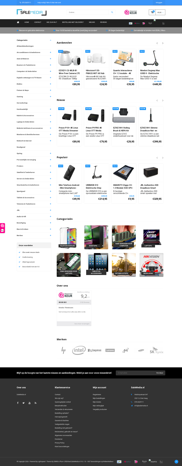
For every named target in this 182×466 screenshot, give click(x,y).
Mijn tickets (97, 402)
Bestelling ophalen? (62, 413)
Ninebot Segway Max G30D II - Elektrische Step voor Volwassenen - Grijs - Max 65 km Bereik (123, 72)
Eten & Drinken (22, 229)
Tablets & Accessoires (25, 198)
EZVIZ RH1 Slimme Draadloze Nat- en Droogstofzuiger (148, 129)
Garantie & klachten (62, 420)
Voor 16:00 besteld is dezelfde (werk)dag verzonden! (76, 30)
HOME (27, 22)
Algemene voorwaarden (63, 435)
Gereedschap (22, 103)
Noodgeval (21, 147)
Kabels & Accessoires (25, 115)
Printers (20, 166)
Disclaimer (58, 439)
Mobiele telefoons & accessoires (30, 128)
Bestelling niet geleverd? (73, 22)
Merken (20, 235)
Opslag (19, 153)
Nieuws (92, 22)
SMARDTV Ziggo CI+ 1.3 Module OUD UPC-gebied (123, 186)
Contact (37, 22)
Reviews (103, 22)
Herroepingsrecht (61, 417)
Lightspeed (41, 461)
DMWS (56, 461)
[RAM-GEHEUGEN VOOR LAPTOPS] (69, 265)
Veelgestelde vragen (62, 424)
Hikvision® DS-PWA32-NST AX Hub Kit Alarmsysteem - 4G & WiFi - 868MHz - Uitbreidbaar (69, 72)
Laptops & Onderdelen (25, 122)
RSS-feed (68, 461)
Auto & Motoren (23, 59)
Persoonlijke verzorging (26, 160)
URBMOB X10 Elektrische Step (93, 186)
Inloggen (159, 2)
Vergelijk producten (100, 409)
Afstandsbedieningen (25, 46)
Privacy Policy (59, 443)
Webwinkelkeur (108, 461)
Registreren (97, 394)
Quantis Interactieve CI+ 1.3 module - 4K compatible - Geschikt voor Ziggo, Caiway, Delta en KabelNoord (96, 72)
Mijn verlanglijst (98, 406)
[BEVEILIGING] (151, 265)
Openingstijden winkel (63, 402)
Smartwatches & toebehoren (28, 185)
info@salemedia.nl (141, 406)
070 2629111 (26, 2)
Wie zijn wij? (52, 22)
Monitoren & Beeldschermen (28, 134)
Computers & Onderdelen (27, 71)
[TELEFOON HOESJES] (69, 237)
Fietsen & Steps (23, 90)
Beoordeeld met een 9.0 (30, 267)
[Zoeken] (112, 12)
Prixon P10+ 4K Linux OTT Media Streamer (68, 129)
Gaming (20, 97)
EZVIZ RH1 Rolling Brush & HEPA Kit (121, 129)
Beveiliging (21, 223)
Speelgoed (21, 191)
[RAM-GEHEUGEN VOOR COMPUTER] (124, 237)
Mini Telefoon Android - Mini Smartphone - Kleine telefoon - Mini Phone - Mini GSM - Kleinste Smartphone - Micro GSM (69, 186)
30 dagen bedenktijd (116, 30)
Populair (62, 157)
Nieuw (61, 100)
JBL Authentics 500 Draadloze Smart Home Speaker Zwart (150, 186)
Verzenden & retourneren (64, 409)
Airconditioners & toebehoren (28, 52)
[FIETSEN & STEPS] (124, 265)
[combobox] (91, 12)
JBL (18, 210)
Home (18, 22)
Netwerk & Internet (24, 141)
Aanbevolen (64, 42)
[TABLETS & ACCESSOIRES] (96, 265)
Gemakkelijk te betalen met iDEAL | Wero (149, 30)
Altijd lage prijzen (28, 262)
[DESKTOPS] (96, 237)
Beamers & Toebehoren (26, 65)
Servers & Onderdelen (25, 179)
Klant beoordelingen (62, 446)
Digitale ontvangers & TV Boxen (29, 78)
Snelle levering (27, 257)
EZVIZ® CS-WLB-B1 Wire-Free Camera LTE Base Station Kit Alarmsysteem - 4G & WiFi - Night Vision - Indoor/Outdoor (150, 72)
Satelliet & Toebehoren (26, 172)
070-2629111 (139, 402)
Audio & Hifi (21, 216)
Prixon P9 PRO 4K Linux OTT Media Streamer (94, 129)
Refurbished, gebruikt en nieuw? (66, 432)
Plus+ (62, 461)
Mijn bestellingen (99, 398)
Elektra (19, 84)
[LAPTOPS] (151, 237)
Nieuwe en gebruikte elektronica (31, 30)
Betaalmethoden (61, 406)
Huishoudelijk (22, 109)
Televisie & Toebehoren (26, 204)
